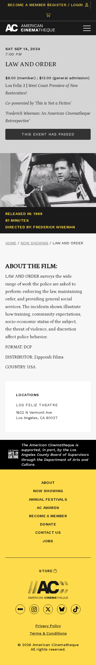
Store (46, 571)
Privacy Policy (48, 626)
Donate (48, 524)
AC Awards (48, 507)
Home (10, 243)
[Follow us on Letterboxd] (20, 609)
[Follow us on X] (48, 609)
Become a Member (27, 5)
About (48, 482)
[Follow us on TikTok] (76, 609)
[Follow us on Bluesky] (62, 609)
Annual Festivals (48, 499)
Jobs (48, 541)
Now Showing (34, 243)
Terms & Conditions (48, 633)
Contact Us (48, 532)
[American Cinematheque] (30, 28)
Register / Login (65, 5)
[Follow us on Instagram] (34, 609)
